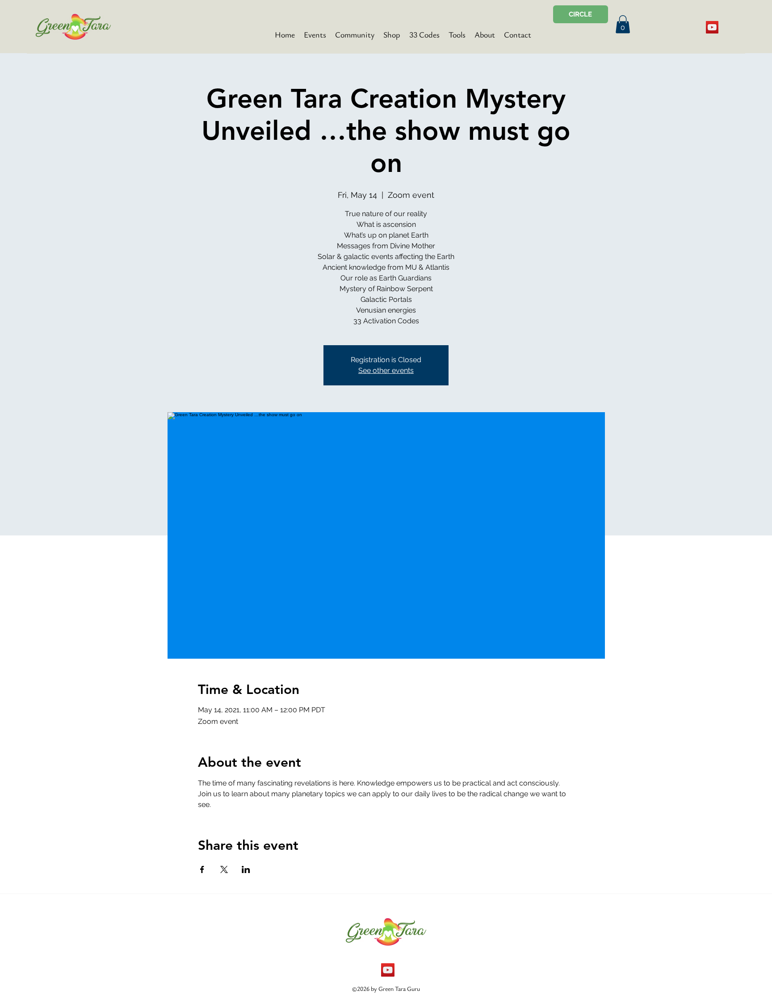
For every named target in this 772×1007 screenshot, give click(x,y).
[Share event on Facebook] (202, 869)
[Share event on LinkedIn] (246, 869)
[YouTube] (712, 27)
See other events (386, 370)
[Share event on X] (224, 869)
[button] (622, 24)
